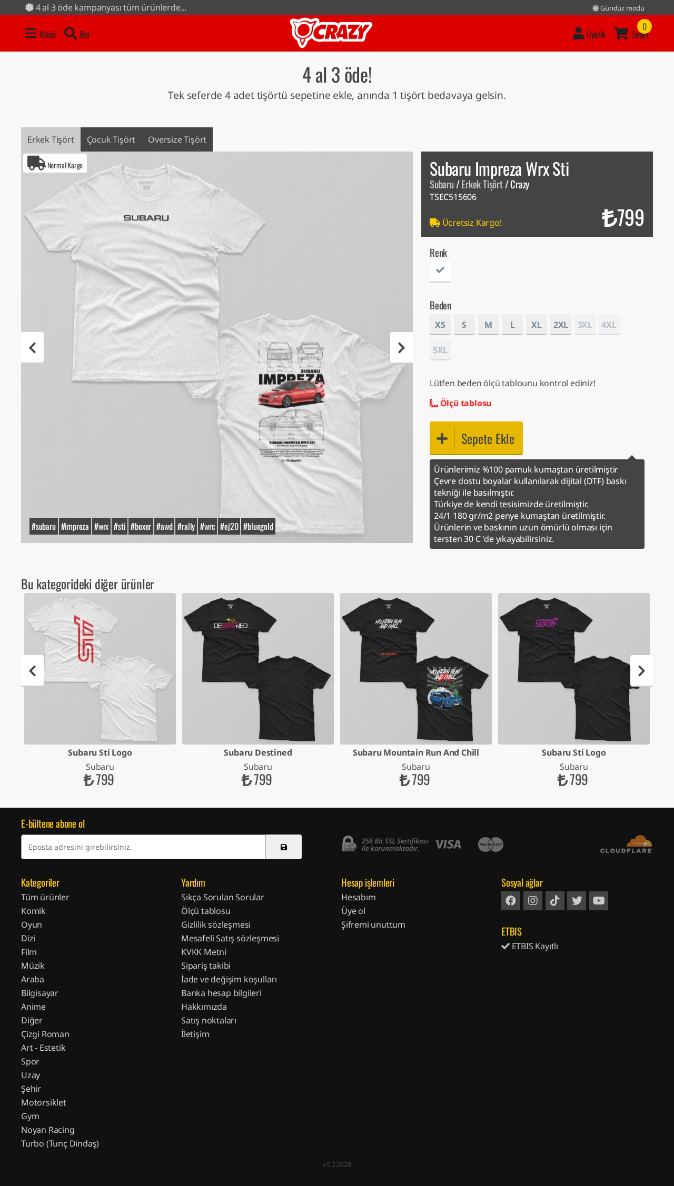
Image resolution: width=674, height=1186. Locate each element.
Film (29, 952)
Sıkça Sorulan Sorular (222, 897)
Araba (32, 979)
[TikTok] (555, 900)
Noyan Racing (48, 1129)
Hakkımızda (204, 1006)
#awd (164, 526)
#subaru (44, 526)
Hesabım (358, 897)
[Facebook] (510, 900)
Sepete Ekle (487, 438)
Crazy (331, 33)
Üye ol (353, 911)
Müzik (33, 965)
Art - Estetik (43, 1047)
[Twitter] (576, 900)
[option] (217, 347)
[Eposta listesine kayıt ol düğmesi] (283, 847)
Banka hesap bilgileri (221, 993)
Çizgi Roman (45, 1034)
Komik (33, 911)
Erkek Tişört (50, 139)
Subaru (442, 184)
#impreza (75, 526)
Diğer (32, 1020)
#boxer (141, 526)
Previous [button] (32, 348)
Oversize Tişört (177, 139)
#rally (186, 526)
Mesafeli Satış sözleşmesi (230, 938)
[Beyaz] (440, 273)
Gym (30, 1116)
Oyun (31, 924)
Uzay (30, 1075)
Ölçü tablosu (464, 403)
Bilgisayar (39, 993)
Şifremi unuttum (373, 924)
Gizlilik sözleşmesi (216, 924)
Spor (30, 1061)
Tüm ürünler (45, 897)
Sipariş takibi (206, 965)
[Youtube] (598, 900)
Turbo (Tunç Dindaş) (60, 1143)
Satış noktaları (208, 1020)
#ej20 (229, 526)
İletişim (195, 1034)
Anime (33, 1006)
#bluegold (258, 526)
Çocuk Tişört (111, 139)
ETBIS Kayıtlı (534, 946)
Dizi (28, 938)
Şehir (31, 1088)
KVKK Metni (203, 952)
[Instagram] (532, 900)
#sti (119, 526)
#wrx (101, 526)
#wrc (207, 526)
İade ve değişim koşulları (229, 979)
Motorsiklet (43, 1102)
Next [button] (401, 348)
